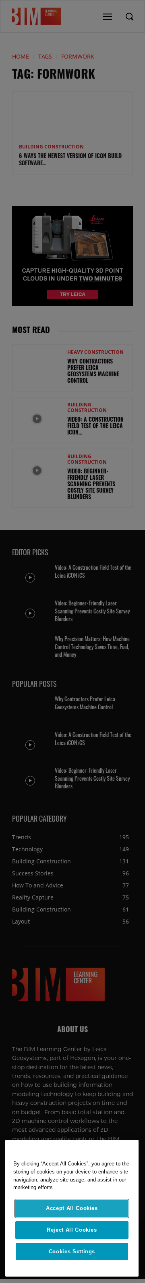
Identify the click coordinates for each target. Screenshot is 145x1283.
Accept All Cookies (72, 1208)
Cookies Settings (72, 1251)
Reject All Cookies (72, 1230)
